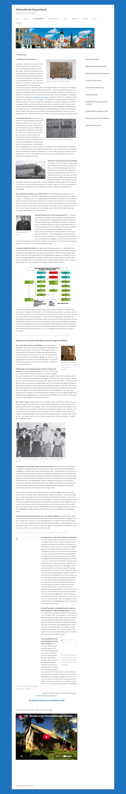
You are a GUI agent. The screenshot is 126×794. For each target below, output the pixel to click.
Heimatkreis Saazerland (31, 9)
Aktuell (26, 19)
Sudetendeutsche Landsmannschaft (97, 73)
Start (17, 19)
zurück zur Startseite (92, 59)
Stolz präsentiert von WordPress (24, 786)
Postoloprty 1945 (53, 19)
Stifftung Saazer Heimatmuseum (96, 66)
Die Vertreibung (38, 19)
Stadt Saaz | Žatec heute (93, 80)
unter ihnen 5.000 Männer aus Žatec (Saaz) (39, 97)
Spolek (95, 19)
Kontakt (85, 19)
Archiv (65, 19)
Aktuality (19, 23)
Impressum (75, 19)
